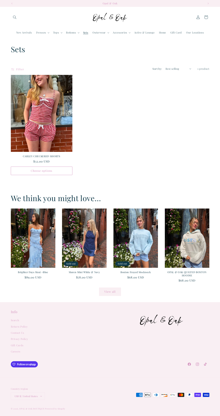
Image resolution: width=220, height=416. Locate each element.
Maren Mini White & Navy (84, 272)
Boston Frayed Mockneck (135, 272)
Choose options (41, 170)
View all (110, 291)
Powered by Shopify (55, 408)
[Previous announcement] (12, 3)
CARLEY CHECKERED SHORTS (41, 156)
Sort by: (157, 68)
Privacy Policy (19, 339)
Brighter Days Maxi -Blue (33, 272)
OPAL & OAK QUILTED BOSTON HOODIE (187, 274)
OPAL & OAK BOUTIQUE (31, 408)
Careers (15, 351)
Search (15, 320)
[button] (15, 17)
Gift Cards (17, 345)
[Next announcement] (208, 3)
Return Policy (19, 326)
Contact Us (17, 332)
